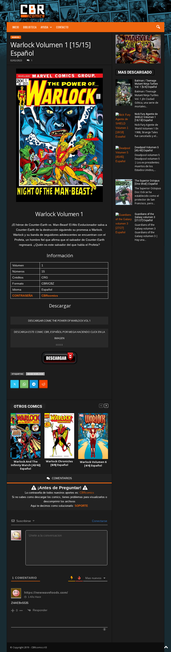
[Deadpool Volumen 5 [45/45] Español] (124, 158)
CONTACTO (62, 27)
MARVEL (16, 37)
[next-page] (106, 405)
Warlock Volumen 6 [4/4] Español (93, 463)
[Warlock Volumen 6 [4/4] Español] (93, 436)
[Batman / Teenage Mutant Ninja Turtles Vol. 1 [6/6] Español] (124, 92)
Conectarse (99, 521)
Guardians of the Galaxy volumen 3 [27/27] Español (145, 217)
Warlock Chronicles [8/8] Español (59, 463)
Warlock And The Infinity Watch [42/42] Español (25, 465)
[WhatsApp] (24, 384)
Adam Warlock (35, 373)
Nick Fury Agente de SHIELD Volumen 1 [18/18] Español (146, 117)
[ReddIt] (43, 384)
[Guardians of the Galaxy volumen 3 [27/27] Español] (124, 225)
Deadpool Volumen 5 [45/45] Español (147, 149)
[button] (158, 27)
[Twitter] (14, 384)
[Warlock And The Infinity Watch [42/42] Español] (25, 435)
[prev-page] (101, 405)
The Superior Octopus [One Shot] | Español (147, 182)
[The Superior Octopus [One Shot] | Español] (124, 192)
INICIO (15, 27)
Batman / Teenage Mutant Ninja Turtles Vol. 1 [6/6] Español (146, 83)
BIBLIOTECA (29, 27)
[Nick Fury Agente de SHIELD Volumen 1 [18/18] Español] (124, 125)
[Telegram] (34, 384)
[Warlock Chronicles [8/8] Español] (59, 435)
